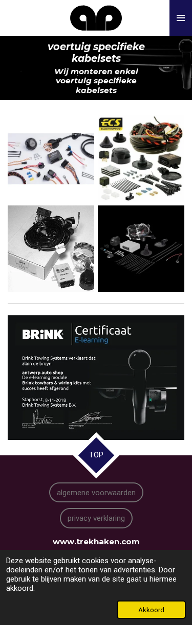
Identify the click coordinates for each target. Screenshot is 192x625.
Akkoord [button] (151, 610)
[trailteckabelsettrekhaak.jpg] (141, 248)
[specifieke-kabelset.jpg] (51, 248)
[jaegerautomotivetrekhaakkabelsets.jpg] (51, 158)
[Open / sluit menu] (180, 18)
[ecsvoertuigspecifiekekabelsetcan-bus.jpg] (141, 158)
